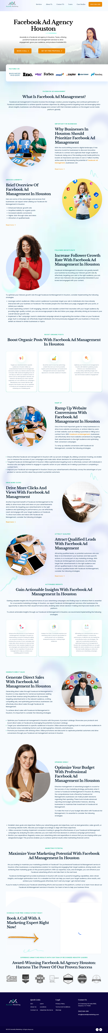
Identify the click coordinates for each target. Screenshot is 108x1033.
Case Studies (81, 4)
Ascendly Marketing (16, 1029)
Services (39, 4)
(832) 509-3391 (83, 1011)
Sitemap (58, 1010)
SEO (31, 1004)
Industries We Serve (46, 1010)
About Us (49, 4)
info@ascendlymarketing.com (88, 1014)
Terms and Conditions (63, 1007)
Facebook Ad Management (79, 434)
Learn (70, 4)
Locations (43, 1007)
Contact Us (60, 4)
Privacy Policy (60, 1004)
